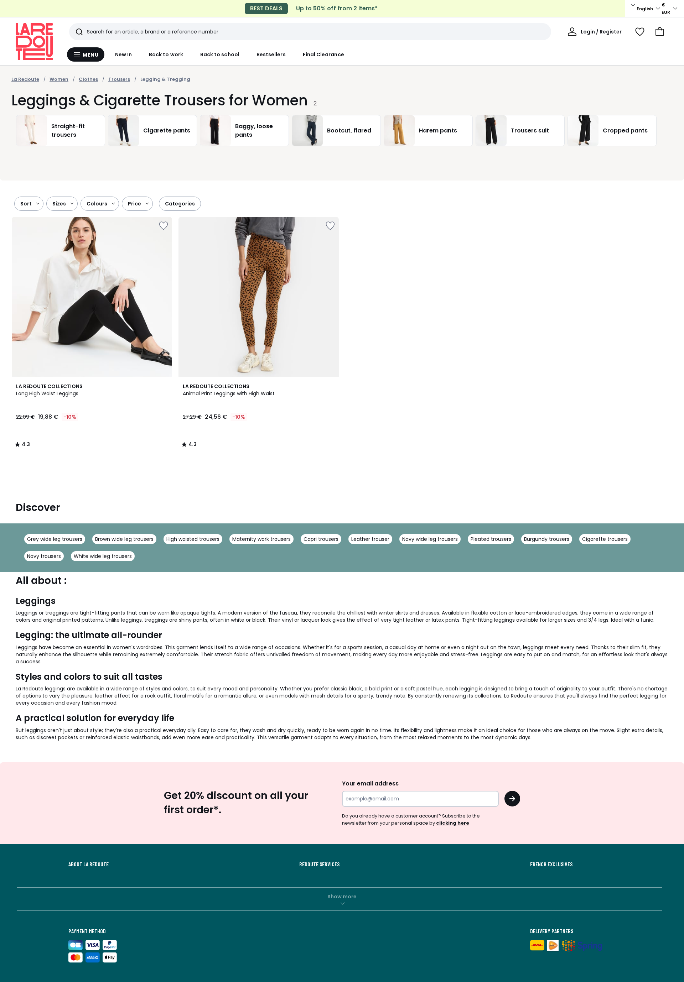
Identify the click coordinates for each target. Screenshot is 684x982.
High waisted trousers (192, 539)
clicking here (452, 823)
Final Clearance (323, 54)
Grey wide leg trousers (54, 539)
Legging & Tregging (165, 79)
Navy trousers (44, 556)
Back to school (219, 54)
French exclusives (551, 864)
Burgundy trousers (546, 539)
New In (123, 54)
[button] (659, 31)
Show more (342, 896)
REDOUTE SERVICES (319, 864)
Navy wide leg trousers (430, 539)
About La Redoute (88, 864)
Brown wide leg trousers (124, 539)
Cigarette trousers (605, 539)
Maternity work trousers (261, 539)
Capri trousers (321, 539)
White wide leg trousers (103, 556)
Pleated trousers (491, 539)
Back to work (166, 54)
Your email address (370, 783)
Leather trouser (370, 539)
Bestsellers (271, 54)
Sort (26, 203)
